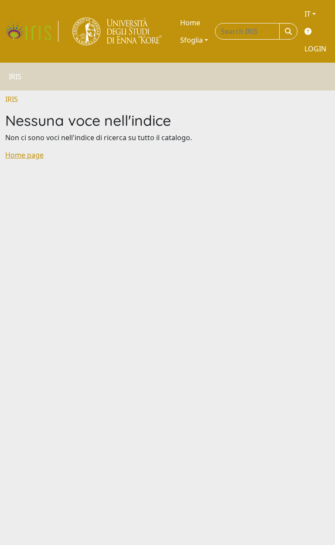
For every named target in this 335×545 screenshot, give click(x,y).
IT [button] (307, 14)
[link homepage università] (117, 31)
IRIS (11, 99)
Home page (24, 155)
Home (190, 22)
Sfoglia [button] (191, 40)
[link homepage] (31, 31)
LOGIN (315, 49)
